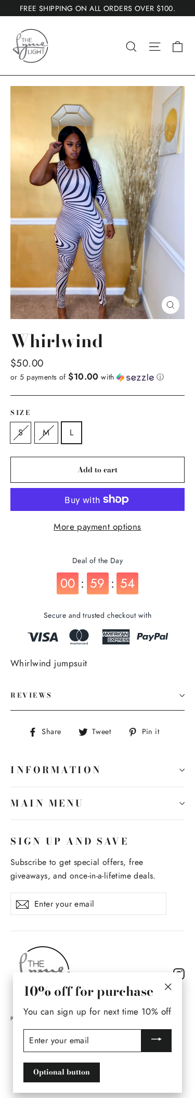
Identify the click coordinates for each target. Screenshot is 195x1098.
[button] (97, 377)
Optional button (61, 1072)
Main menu (47, 803)
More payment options (97, 526)
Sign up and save (69, 841)
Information (56, 770)
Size (20, 413)
